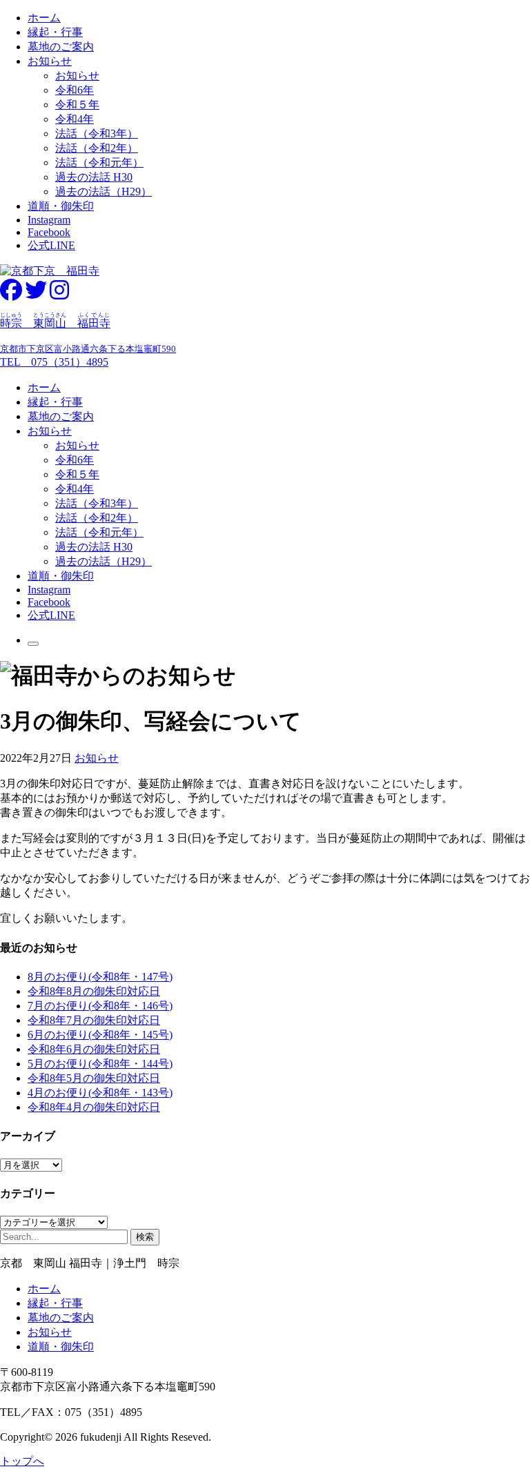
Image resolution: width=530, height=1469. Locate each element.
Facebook (49, 232)
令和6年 (74, 90)
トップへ (22, 1461)
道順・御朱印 (61, 206)
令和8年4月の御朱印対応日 (94, 1107)
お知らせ (50, 61)
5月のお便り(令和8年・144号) (100, 1063)
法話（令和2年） (96, 148)
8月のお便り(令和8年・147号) (100, 977)
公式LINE (51, 245)
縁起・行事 (55, 32)
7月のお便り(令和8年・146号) (100, 1006)
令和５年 (77, 104)
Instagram (49, 220)
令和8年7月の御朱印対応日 (94, 1020)
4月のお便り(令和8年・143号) (100, 1092)
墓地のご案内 (61, 46)
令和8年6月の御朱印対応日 (94, 1049)
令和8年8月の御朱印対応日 (94, 991)
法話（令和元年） (99, 162)
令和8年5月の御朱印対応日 (94, 1078)
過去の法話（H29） (103, 191)
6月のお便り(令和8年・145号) (100, 1035)
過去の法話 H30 (93, 177)
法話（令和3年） (96, 133)
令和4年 (74, 119)
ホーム (44, 17)
